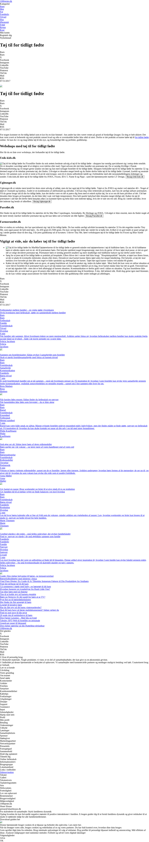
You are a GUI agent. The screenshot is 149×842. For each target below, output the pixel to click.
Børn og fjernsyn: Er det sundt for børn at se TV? (22, 597)
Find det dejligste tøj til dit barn (14, 584)
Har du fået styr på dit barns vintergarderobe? (20, 607)
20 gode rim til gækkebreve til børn (16, 615)
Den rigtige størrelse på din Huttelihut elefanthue (22, 626)
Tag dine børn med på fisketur (14, 592)
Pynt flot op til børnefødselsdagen (15, 599)
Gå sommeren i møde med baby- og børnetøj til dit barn (25, 586)
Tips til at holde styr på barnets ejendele (18, 594)
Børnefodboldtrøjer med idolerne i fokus (18, 578)
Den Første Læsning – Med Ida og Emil (18, 618)
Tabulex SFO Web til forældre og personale (20, 620)
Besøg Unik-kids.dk (135, 177)
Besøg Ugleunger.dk (41, 201)
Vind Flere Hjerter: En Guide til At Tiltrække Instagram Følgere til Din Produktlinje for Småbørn (44, 581)
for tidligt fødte (142, 137)
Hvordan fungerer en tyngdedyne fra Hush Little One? (25, 589)
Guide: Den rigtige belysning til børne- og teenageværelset (27, 576)
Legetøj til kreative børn (11, 605)
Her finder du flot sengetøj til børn (15, 602)
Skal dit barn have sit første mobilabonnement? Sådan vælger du (29, 610)
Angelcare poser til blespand (13, 623)
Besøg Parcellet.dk (94, 216)
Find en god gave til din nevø (13, 612)
